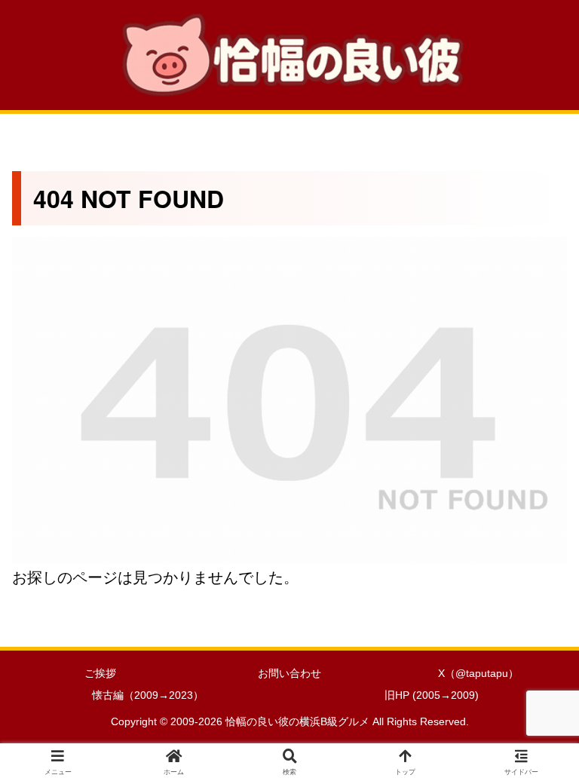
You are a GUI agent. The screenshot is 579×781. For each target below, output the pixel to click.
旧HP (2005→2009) (431, 695)
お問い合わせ (289, 673)
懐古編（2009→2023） (148, 695)
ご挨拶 (100, 673)
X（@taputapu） (478, 673)
